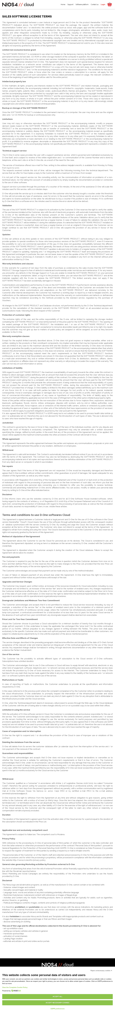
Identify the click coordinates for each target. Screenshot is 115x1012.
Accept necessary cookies (57, 1003)
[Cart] (109, 4)
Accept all (57, 996)
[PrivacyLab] (16, 991)
